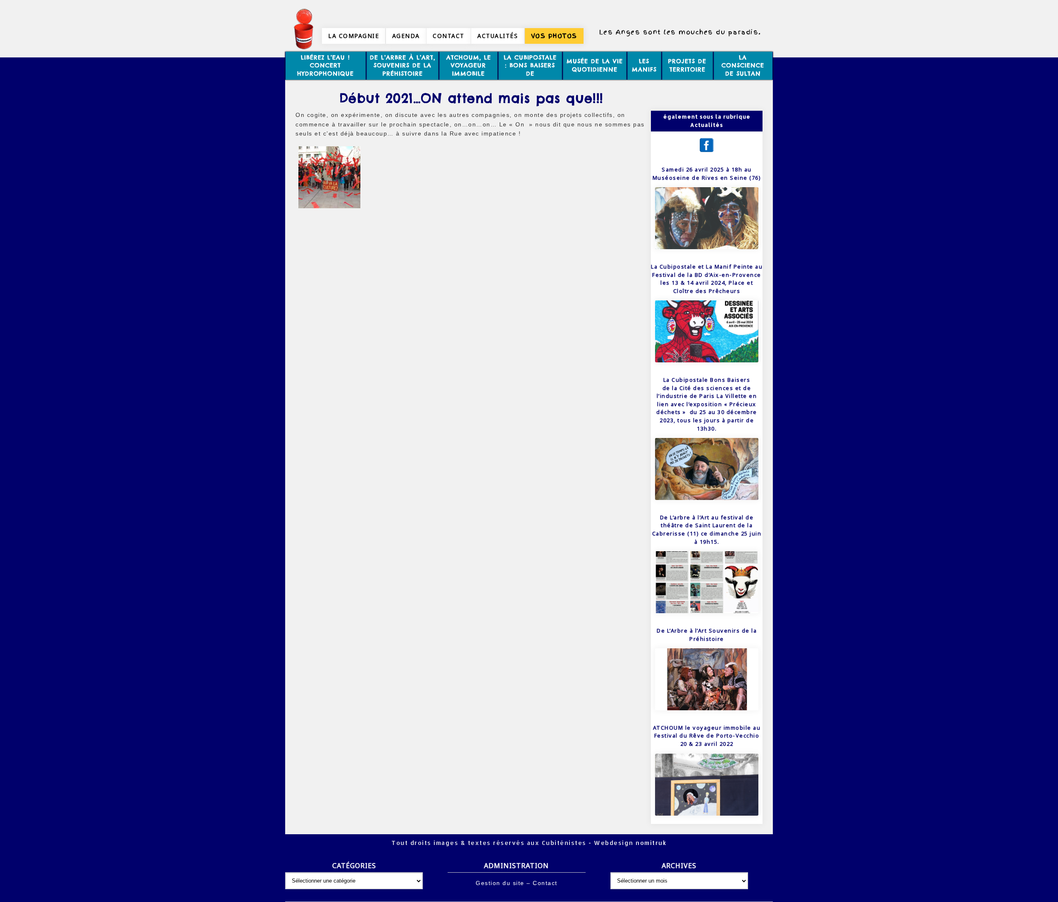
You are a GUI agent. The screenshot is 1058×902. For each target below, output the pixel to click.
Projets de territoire (687, 65)
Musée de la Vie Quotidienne (595, 65)
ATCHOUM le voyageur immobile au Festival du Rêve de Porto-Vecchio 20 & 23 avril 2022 (707, 735)
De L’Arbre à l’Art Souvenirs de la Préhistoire (707, 635)
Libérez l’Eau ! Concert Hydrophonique (325, 65)
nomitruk (650, 842)
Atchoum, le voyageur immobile (468, 65)
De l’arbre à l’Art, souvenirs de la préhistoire (402, 65)
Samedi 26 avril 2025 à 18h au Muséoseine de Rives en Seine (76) (707, 173)
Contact (449, 36)
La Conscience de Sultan (743, 65)
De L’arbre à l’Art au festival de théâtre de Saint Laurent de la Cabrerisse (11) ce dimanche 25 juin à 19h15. (707, 529)
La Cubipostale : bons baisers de (530, 65)
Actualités (497, 36)
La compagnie (353, 36)
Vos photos (554, 36)
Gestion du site (500, 883)
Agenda (406, 36)
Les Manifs (644, 65)
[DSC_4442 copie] (329, 208)
